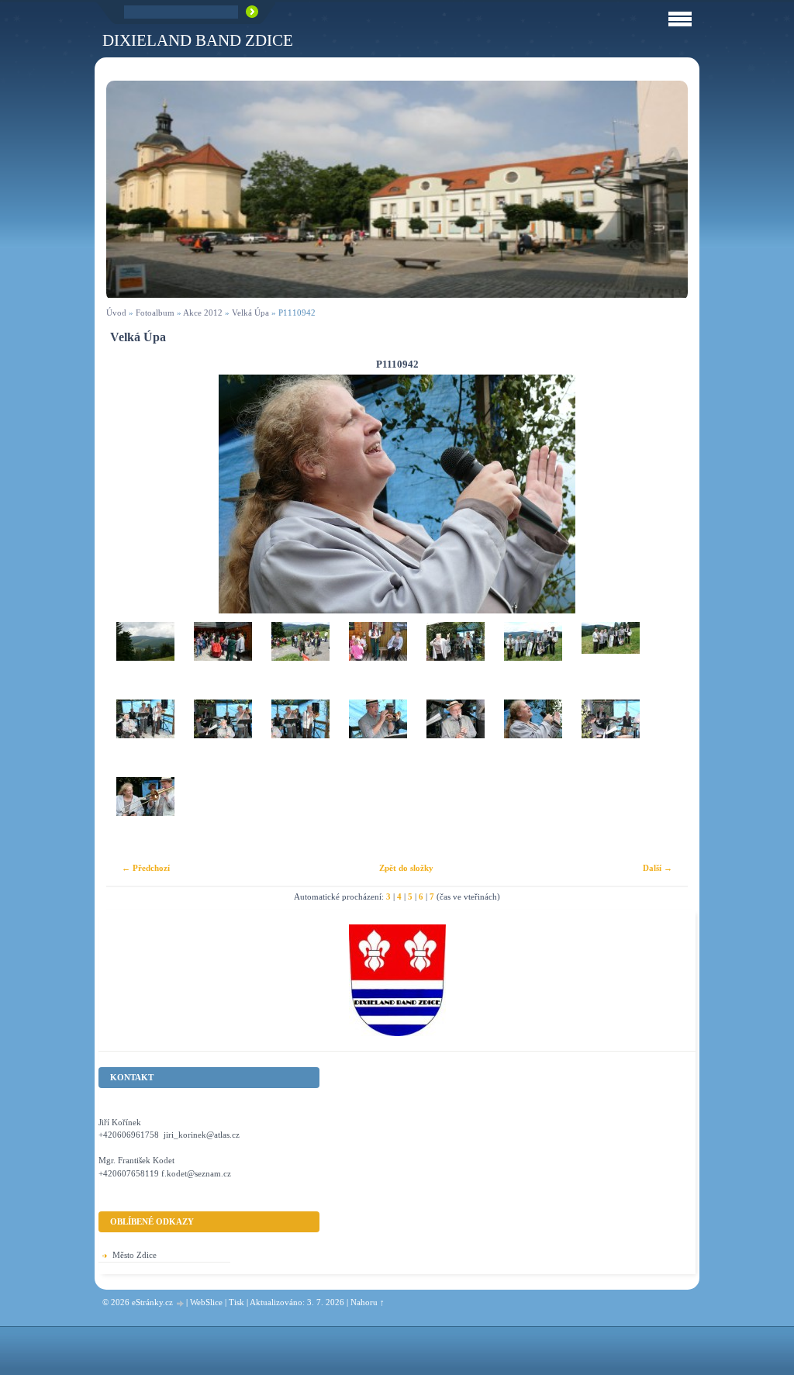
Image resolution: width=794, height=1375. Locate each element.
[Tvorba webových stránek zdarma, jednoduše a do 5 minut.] (180, 1303)
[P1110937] (377, 738)
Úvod (116, 312)
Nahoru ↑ (367, 1302)
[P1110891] (300, 661)
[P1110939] (455, 738)
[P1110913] (300, 738)
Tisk (236, 1302)
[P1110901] (532, 661)
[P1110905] (610, 661)
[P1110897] (455, 661)
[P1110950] (145, 816)
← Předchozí (146, 867)
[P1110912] (222, 738)
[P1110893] (377, 661)
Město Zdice (134, 1254)
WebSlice (206, 1302)
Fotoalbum (155, 312)
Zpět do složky (406, 867)
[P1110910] (145, 738)
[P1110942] (532, 738)
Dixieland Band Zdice (197, 40)
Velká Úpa (250, 312)
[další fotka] (662, 494)
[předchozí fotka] (131, 494)
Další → (657, 867)
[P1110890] (222, 661)
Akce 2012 (203, 312)
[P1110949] (610, 738)
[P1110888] (145, 661)
